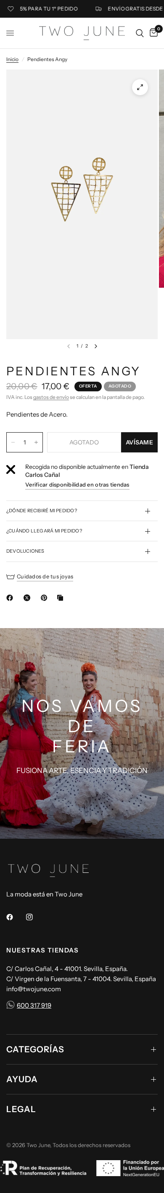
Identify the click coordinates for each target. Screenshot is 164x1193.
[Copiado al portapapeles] (62, 598)
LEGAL (21, 1109)
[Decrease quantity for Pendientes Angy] (13, 442)
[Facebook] (15, 917)
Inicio (12, 59)
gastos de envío (51, 397)
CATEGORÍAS (35, 1049)
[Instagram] (35, 917)
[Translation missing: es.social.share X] (29, 598)
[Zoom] (140, 87)
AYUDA (22, 1079)
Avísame (139, 442)
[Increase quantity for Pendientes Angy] (36, 442)
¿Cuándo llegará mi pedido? (44, 531)
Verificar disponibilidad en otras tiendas (77, 484)
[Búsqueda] (140, 33)
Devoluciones (25, 551)
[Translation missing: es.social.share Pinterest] (46, 598)
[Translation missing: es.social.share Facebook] (11, 598)
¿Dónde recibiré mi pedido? (41, 511)
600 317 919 (34, 1005)
